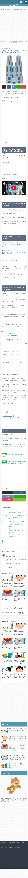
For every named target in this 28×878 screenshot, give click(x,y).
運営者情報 (3, 842)
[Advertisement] (14, 26)
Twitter (17, 567)
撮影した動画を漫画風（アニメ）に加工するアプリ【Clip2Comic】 (13, 613)
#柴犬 (11, 333)
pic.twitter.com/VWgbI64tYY (11, 335)
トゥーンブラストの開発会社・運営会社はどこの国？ (17, 535)
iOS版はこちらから (7, 416)
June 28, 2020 (7, 340)
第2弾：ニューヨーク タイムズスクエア (13, 252)
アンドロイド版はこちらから (10, 418)
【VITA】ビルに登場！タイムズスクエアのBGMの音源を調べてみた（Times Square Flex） (14, 607)
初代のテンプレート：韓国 (10, 250)
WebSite (11, 567)
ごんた (8, 554)
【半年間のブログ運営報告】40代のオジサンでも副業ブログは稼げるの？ (17, 517)
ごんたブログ (14, 5)
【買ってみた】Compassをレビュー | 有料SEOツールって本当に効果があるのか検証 (17, 530)
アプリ (4, 543)
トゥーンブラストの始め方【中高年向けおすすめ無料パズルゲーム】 (17, 511)
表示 (6, 142)
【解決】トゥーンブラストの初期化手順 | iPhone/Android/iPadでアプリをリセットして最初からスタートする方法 (17, 524)
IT (2, 507)
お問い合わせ (21, 2)
